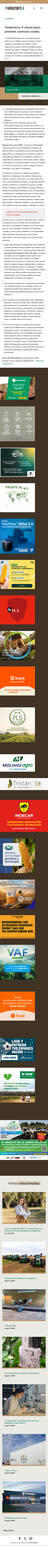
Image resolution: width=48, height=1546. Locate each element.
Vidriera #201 (10, 1326)
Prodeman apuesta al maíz (16, 1518)
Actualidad (9, 19)
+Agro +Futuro (11, 1470)
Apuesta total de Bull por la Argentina (20, 1278)
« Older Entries (8, 1530)
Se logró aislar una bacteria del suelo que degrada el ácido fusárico (22, 1422)
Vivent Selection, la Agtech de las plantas (22, 1373)
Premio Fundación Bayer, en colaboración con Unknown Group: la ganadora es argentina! (24, 1229)
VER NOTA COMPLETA (31, 96)
